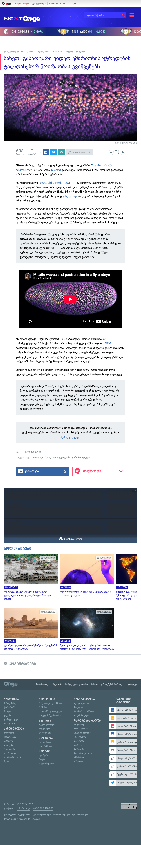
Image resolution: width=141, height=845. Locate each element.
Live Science (33, 452)
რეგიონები (9, 749)
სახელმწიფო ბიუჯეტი (50, 711)
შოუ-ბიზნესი (45, 746)
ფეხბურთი (44, 755)
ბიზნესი (43, 707)
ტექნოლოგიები (47, 724)
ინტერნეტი (44, 728)
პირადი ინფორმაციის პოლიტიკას (22, 818)
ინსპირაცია (80, 757)
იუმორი (78, 745)
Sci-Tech (57, 51)
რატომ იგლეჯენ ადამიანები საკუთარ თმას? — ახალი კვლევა (86, 575)
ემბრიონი (38, 457)
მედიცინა (79, 707)
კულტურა (46, 738)
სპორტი (44, 751)
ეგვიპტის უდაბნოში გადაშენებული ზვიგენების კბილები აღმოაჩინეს (30, 629)
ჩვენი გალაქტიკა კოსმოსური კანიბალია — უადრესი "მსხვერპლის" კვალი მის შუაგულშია (86, 629)
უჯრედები (65, 457)
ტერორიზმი (10, 707)
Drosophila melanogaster (57, 182)
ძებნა (74, 3)
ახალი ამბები (22, 3)
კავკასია (8, 715)
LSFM (107, 343)
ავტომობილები (82, 732)
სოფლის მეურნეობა (50, 715)
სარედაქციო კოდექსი (76, 684)
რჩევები (78, 761)
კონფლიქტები (11, 719)
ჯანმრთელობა (85, 699)
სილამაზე (79, 724)
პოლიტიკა (11, 699)
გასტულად (70, 196)
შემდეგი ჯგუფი (70, 437)
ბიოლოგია (51, 457)
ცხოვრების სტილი (87, 720)
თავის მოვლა (81, 715)
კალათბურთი (46, 763)
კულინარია (80, 737)
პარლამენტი (10, 703)
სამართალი (10, 753)
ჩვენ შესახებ (42, 684)
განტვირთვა (39, 3)
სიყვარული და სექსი (85, 753)
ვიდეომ (56, 170)
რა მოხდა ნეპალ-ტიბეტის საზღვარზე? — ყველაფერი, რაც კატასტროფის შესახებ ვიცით (30, 577)
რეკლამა (57, 684)
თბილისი (8, 745)
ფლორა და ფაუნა (75, 51)
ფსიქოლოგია (81, 703)
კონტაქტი (132, 684)
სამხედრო (9, 723)
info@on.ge (23, 808)
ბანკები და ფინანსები (50, 703)
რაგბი (42, 759)
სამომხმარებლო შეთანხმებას (68, 814)
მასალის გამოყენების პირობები (107, 684)
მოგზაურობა (81, 728)
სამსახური (79, 749)
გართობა (79, 741)
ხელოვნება (45, 742)
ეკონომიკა (47, 699)
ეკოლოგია (9, 732)
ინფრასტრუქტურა (13, 757)
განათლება (10, 737)
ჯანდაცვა (8, 741)
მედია (7, 761)
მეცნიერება (43, 51)
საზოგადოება (14, 728)
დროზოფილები (81, 457)
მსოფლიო (9, 711)
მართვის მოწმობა (58, 3)
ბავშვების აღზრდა (84, 711)
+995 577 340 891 (43, 808)
